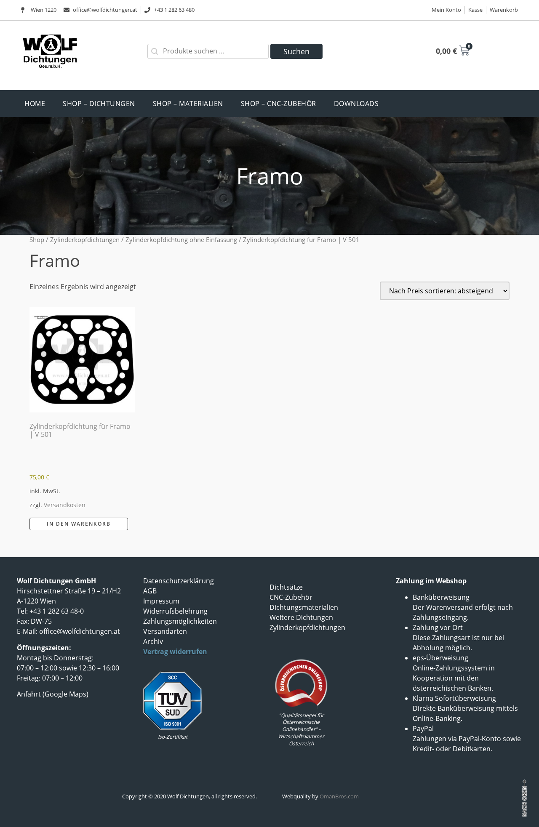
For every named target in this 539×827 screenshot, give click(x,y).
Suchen (296, 51)
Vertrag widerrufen (175, 651)
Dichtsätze (286, 587)
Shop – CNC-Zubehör (278, 103)
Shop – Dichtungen (99, 103)
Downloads (356, 103)
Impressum (161, 601)
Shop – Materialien (188, 103)
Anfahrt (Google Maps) (52, 694)
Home (34, 103)
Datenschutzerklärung (178, 580)
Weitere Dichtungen (301, 617)
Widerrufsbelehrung (175, 611)
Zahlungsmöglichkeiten (180, 621)
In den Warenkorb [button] (79, 523)
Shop (36, 239)
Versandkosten (64, 505)
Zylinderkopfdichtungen (85, 239)
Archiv (153, 641)
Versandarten (165, 631)
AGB (150, 591)
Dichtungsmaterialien (304, 607)
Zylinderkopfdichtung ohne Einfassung (181, 239)
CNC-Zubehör (291, 597)
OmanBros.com (339, 796)
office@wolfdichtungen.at (79, 631)
